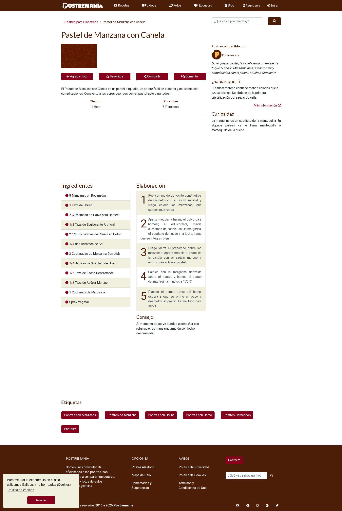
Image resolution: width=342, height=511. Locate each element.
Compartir (153, 76)
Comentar (192, 76)
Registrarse (252, 5)
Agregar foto (78, 76)
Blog (230, 5)
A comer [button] (41, 500)
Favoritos (116, 76)
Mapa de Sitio (141, 475)
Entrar (274, 5)
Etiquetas (205, 5)
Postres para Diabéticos (81, 22)
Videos (151, 5)
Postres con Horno (199, 415)
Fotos (177, 5)
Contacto (234, 460)
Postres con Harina (161, 415)
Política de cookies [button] (21, 490)
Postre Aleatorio (143, 467)
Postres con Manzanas (80, 415)
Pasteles (70, 429)
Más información (266, 105)
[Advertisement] (133, 146)
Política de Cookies (192, 475)
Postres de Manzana (121, 415)
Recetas (123, 5)
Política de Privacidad (194, 467)
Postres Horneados (237, 415)
